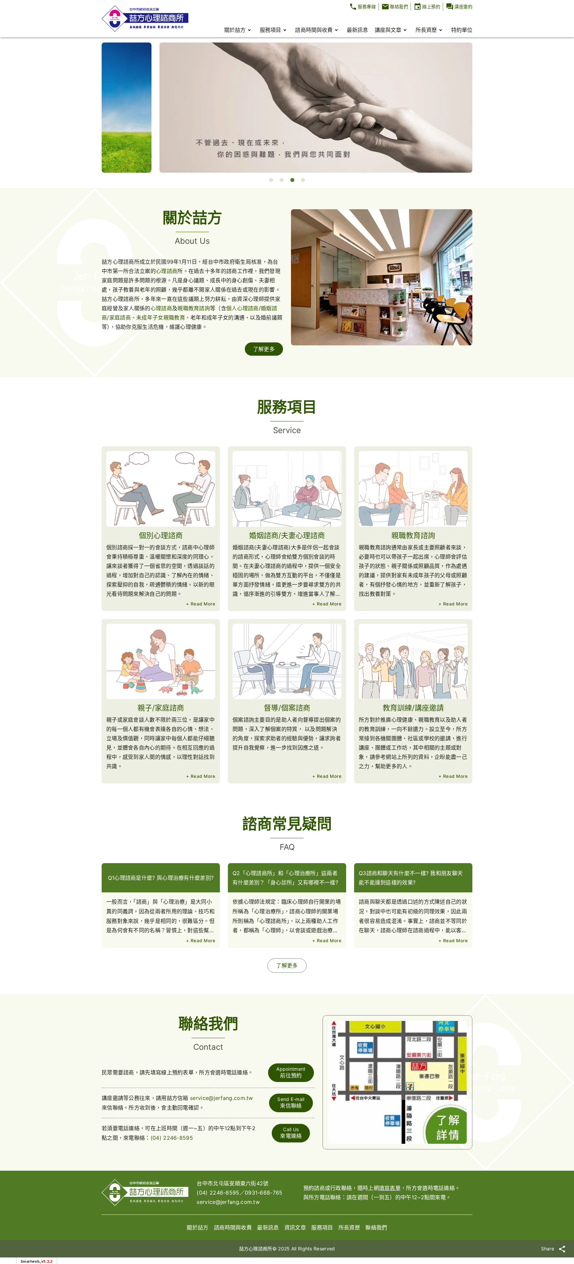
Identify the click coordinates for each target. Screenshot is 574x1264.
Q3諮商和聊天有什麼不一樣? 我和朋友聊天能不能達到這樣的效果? (411, 878)
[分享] (562, 1249)
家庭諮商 (120, 317)
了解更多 (264, 349)
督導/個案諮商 (287, 707)
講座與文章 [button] (388, 30)
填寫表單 (390, 1188)
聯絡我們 (376, 1227)
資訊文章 (295, 1227)
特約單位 (461, 30)
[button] (271, 180)
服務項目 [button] (270, 30)
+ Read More (200, 603)
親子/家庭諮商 (161, 707)
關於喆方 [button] (234, 30)
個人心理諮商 (242, 308)
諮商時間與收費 (233, 1227)
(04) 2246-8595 (171, 1137)
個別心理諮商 (161, 535)
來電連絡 (291, 1133)
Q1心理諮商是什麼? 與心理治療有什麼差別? (161, 877)
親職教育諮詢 (193, 308)
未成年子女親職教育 (160, 317)
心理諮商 (166, 271)
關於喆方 (197, 1227)
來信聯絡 (290, 1102)
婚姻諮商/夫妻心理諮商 (287, 535)
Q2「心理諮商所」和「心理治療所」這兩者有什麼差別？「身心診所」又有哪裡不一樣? (285, 878)
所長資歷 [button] (426, 30)
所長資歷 (349, 1227)
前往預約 (290, 1072)
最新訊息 (357, 30)
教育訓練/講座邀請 (413, 707)
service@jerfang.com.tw (221, 1098)
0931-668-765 (264, 1192)
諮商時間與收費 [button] (314, 30)
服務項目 (322, 1227)
